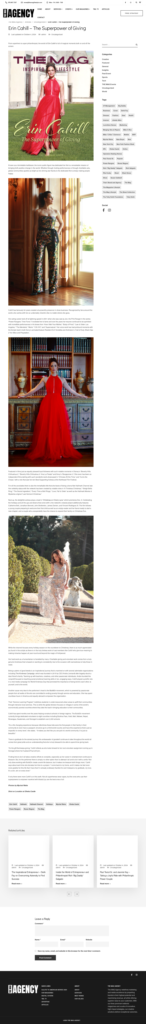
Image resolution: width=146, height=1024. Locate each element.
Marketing (123, 125)
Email (63, 940)
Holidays (49, 804)
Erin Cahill (52, 43)
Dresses (106, 115)
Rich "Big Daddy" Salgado (112, 168)
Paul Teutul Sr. (108, 158)
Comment (39, 923)
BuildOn (53, 690)
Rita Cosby (107, 173)
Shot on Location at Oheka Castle (21, 791)
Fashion (115, 115)
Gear (123, 115)
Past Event (106, 73)
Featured (105, 63)
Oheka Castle (74, 804)
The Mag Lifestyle (109, 192)
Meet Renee (79, 996)
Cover (115, 110)
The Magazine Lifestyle (111, 187)
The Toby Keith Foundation (113, 197)
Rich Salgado (131, 168)
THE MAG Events (109, 84)
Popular (120, 158)
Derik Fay (124, 110)
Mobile (126, 134)
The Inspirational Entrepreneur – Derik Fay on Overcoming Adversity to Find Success (28, 875)
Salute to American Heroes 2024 (54, 990)
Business (106, 110)
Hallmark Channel (36, 804)
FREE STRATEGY (131, 13)
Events (68, 9)
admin (43, 34)
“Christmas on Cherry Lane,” (53, 500)
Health (131, 115)
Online (125, 149)
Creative (105, 59)
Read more (16, 883)
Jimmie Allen (117, 120)
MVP (134, 134)
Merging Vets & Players (111, 130)
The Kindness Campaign (25, 673)
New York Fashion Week (125, 144)
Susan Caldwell (116, 178)
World (104, 91)
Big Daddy (122, 106)
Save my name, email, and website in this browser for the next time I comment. (69, 951)
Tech (104, 81)
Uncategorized (57, 34)
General (105, 66)
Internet (106, 120)
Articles (105, 9)
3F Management (109, 106)
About (47, 9)
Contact (41, 17)
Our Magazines (82, 9)
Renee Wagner (29, 809)
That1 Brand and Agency (112, 182)
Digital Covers (47, 996)
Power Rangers (14, 809)
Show (105, 178)
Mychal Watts (61, 804)
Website (89, 940)
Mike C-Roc (127, 130)
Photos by (18, 785)
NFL (104, 149)
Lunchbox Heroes (109, 125)
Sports (105, 77)
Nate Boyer (120, 139)
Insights (105, 70)
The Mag (41, 809)
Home (39, 9)
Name (38, 940)
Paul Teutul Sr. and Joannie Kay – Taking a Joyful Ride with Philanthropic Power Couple (117, 875)
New (129, 139)
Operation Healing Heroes (112, 154)
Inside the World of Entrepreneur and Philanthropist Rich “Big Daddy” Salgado (72, 875)
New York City (108, 144)
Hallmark (23, 804)
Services (57, 9)
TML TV (96, 9)
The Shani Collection (127, 192)
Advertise (45, 1002)
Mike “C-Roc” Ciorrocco (112, 134)
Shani (117, 173)
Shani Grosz (126, 173)
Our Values (79, 999)
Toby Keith (131, 197)
